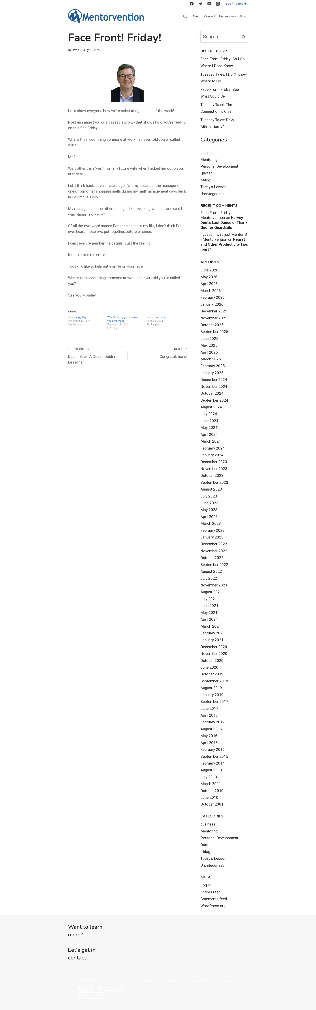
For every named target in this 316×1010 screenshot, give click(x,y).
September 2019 (214, 681)
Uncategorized (212, 194)
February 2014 (212, 763)
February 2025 (212, 366)
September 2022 (214, 564)
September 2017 (214, 701)
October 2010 (211, 791)
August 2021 (211, 592)
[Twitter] (200, 4)
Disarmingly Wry (77, 317)
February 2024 (212, 448)
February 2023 (212, 530)
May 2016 (208, 736)
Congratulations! (173, 353)
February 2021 (212, 633)
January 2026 (211, 304)
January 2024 (211, 455)
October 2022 (211, 558)
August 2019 (211, 688)
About (196, 16)
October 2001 (211, 804)
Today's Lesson (213, 187)
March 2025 (210, 359)
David (75, 50)
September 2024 (214, 400)
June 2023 (209, 503)
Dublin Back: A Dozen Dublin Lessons (91, 355)
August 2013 (211, 770)
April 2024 (209, 434)
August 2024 (211, 407)
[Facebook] (191, 4)
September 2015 (214, 756)
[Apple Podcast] (218, 4)
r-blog (205, 180)
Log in (205, 885)
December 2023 (213, 462)
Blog (243, 16)
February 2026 (212, 297)
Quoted (206, 173)
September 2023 (214, 482)
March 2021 (210, 626)
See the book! (236, 3)
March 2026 (210, 290)
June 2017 (209, 708)
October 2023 (211, 475)
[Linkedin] (209, 4)
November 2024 (213, 386)
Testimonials (227, 16)
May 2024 (208, 427)
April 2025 (209, 352)
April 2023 (209, 517)
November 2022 (213, 551)
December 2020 (213, 647)
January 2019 (211, 695)
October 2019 (211, 674)
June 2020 (209, 667)
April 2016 (209, 743)
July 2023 (208, 496)
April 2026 (209, 284)
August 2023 (211, 489)
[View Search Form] (185, 16)
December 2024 (213, 379)
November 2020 (213, 653)
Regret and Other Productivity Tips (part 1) (224, 244)
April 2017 (209, 715)
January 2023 (211, 537)
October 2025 (211, 325)
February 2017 (212, 722)
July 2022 (208, 578)
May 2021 (208, 612)
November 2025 (213, 318)
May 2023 (208, 510)
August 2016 (211, 729)
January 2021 (211, 640)
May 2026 (208, 277)
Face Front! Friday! (157, 317)
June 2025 (209, 338)
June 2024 (209, 421)
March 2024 (210, 441)
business (207, 152)
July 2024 (208, 414)
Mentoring (209, 159)
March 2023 (210, 523)
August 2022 (211, 571)
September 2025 (214, 331)
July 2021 (208, 599)
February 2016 (212, 749)
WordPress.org (212, 906)
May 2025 (208, 345)
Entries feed (210, 892)
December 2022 (213, 544)
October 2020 (211, 660)
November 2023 (213, 469)
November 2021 (213, 585)
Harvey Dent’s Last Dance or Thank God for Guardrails (223, 222)
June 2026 (209, 270)
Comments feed (213, 899)
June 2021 (209, 605)
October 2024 (211, 393)
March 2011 (210, 784)
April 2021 (209, 619)
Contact (209, 16)
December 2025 (213, 311)
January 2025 (211, 373)
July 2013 (208, 777)
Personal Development (219, 166)
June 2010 (209, 797)
